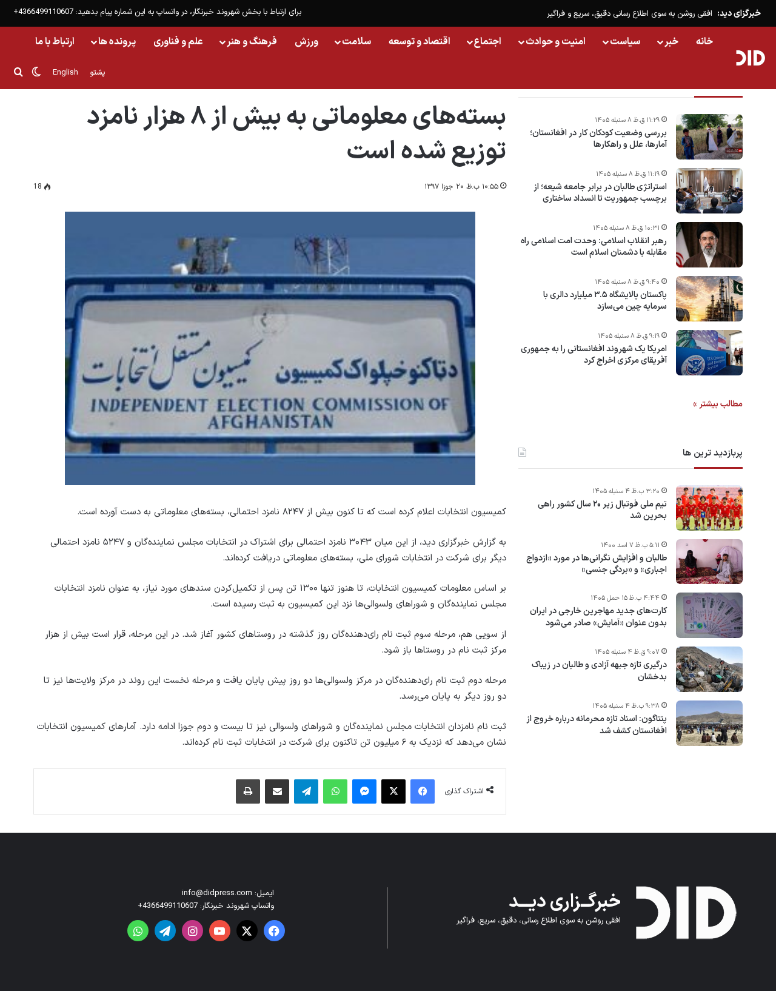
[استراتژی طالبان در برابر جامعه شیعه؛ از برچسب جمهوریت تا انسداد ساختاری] (709, 190)
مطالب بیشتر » (718, 404)
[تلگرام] (306, 791)
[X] (393, 791)
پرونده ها (117, 42)
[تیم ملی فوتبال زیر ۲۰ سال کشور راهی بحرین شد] (709, 508)
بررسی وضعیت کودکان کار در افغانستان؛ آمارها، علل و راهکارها (598, 139)
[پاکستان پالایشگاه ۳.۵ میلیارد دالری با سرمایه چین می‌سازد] (709, 298)
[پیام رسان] (364, 791)
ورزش (306, 42)
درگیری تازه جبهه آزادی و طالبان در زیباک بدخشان (599, 672)
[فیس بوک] (422, 791)
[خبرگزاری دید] (750, 57)
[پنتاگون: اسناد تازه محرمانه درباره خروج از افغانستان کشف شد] (709, 723)
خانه (704, 42)
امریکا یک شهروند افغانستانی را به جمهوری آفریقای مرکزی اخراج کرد (594, 355)
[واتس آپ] (335, 791)
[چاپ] (248, 791)
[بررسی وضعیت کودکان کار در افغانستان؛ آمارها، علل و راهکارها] (709, 137)
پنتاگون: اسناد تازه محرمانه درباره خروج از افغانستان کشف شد (596, 725)
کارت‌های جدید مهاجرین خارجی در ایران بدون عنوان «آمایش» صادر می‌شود (598, 618)
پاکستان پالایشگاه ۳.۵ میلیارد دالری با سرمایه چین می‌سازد (605, 301)
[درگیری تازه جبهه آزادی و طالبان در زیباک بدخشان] (709, 669)
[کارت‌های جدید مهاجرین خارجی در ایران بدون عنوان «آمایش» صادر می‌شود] (709, 615)
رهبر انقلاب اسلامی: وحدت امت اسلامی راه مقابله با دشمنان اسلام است (594, 247)
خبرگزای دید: (739, 13)
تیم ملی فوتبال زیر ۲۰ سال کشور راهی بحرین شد (602, 510)
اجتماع (487, 42)
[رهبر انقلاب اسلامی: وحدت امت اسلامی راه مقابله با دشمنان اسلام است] (709, 244)
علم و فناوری (178, 42)
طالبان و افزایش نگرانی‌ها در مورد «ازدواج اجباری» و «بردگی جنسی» (596, 564)
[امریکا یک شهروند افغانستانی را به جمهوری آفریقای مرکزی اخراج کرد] (709, 352)
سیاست (625, 42)
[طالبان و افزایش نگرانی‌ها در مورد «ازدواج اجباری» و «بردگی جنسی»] (709, 561)
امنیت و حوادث (556, 42)
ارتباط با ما (55, 42)
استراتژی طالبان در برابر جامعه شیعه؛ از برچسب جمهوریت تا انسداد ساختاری (600, 193)
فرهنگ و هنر (252, 42)
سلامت (356, 42)
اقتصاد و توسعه (419, 42)
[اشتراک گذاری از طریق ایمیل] (277, 791)
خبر (671, 42)
